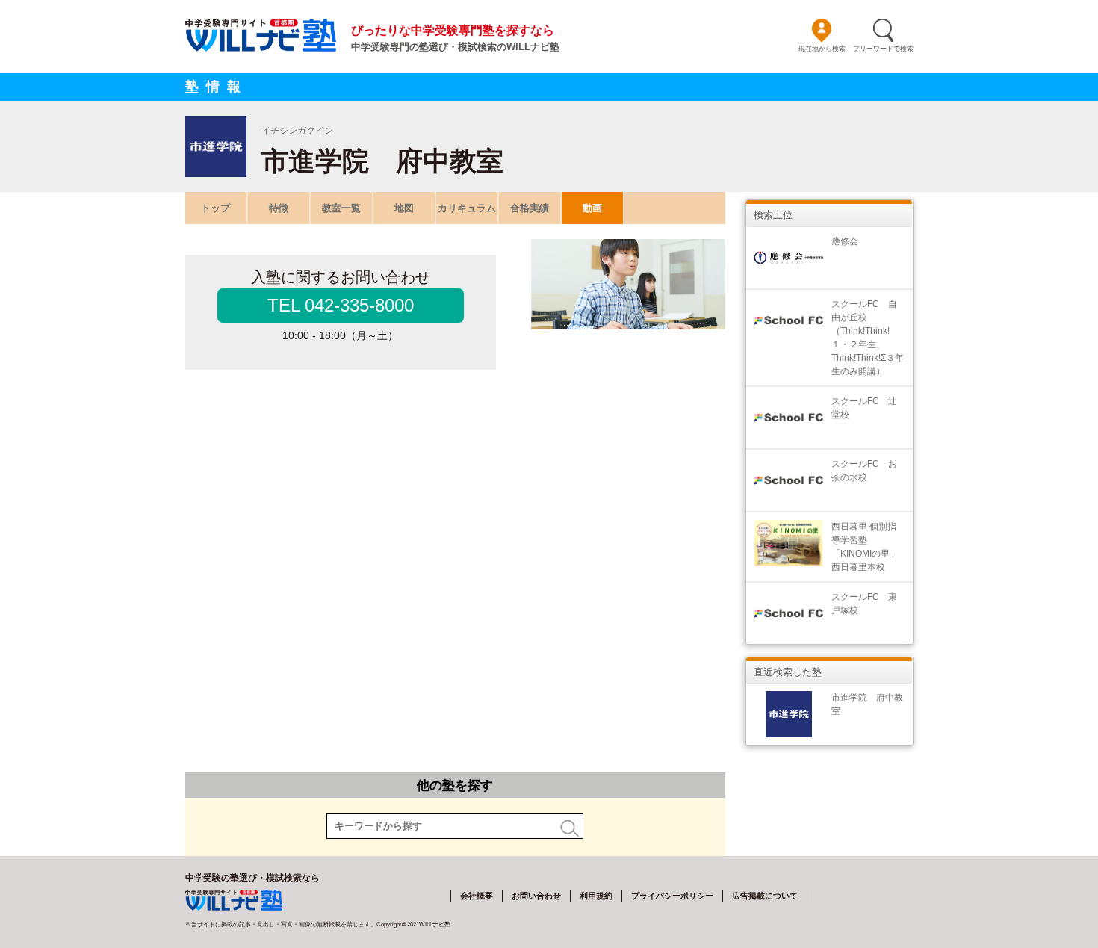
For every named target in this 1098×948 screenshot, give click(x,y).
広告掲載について (765, 895)
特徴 (278, 208)
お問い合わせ (536, 895)
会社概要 (476, 895)
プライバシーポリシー (672, 895)
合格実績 (529, 208)
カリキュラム (467, 208)
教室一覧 (341, 208)
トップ (215, 208)
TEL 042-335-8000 (340, 305)
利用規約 (596, 895)
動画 (592, 208)
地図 (404, 208)
